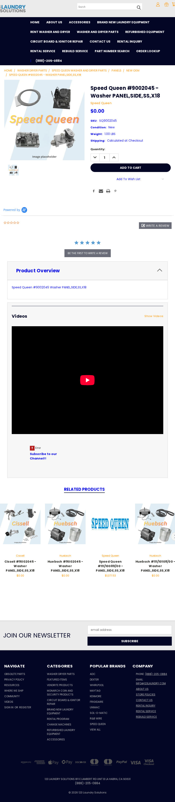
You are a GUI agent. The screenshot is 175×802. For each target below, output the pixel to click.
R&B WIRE (96, 718)
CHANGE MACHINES (59, 724)
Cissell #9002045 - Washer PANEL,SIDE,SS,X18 (20, 566)
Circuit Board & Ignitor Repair (56, 41)
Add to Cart (20, 527)
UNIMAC (95, 707)
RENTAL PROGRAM (58, 719)
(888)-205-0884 (156, 674)
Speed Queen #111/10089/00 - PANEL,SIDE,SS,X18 (110, 566)
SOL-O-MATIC (99, 713)
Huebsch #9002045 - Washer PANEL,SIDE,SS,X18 (65, 566)
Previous (168, 788)
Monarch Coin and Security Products (60, 692)
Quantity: (97, 149)
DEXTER (94, 679)
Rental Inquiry (129, 41)
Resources (11, 685)
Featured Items (57, 679)
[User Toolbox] (158, 4)
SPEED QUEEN (98, 724)
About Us (54, 22)
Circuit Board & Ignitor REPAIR (63, 702)
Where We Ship (13, 690)
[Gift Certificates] (166, 4)
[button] (155, 225)
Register (25, 707)
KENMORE (95, 696)
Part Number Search (112, 51)
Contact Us (100, 41)
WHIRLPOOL (97, 685)
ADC (92, 674)
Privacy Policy (14, 679)
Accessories (79, 22)
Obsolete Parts (14, 674)
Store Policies (145, 694)
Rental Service (42, 51)
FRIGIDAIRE (96, 702)
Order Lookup (148, 51)
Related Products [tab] (84, 489)
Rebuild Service (75, 51)
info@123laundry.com (151, 683)
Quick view (20, 519)
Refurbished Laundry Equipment (61, 732)
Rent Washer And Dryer (50, 32)
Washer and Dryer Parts (97, 32)
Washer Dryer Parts (61, 674)
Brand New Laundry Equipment (123, 22)
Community (12, 696)
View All (95, 729)
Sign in (9, 707)
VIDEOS (8, 702)
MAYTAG (95, 690)
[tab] (87, 270)
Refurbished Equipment (145, 32)
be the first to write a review (88, 253)
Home (34, 22)
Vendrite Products (60, 685)
